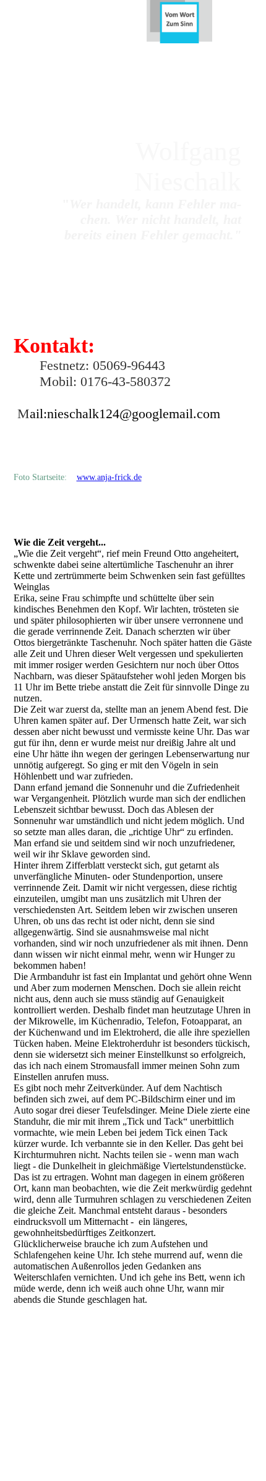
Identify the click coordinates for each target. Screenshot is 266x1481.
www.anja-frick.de (109, 477)
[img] (179, 21)
